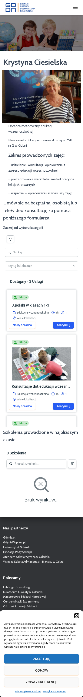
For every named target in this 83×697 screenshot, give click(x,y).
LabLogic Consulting (16, 587)
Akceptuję (41, 659)
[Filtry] (72, 464)
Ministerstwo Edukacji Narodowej (24, 596)
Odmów (41, 670)
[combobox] (39, 265)
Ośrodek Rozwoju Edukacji (20, 606)
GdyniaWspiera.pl (14, 542)
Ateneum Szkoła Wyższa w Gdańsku (26, 557)
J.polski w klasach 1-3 (30, 305)
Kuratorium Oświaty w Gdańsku (23, 592)
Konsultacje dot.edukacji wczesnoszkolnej (41, 386)
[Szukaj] (10, 239)
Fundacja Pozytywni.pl (17, 552)
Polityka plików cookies (28, 691)
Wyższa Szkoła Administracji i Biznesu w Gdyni (33, 562)
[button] (76, 616)
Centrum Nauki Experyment (21, 601)
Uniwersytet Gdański (16, 547)
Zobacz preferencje (41, 682)
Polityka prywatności (54, 691)
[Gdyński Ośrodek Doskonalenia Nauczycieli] (22, 7)
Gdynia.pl (9, 537)
